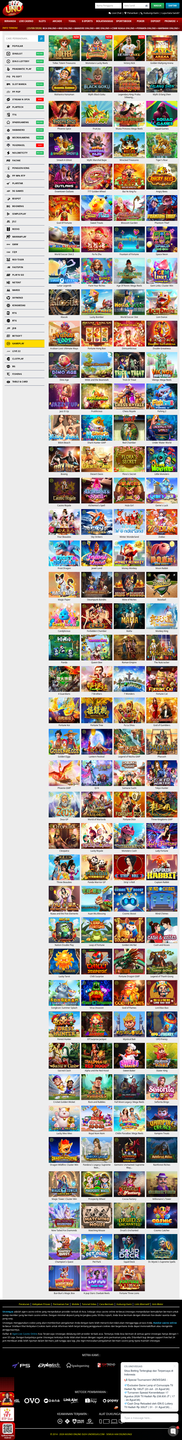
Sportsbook (124, 21)
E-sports (87, 21)
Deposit (155, 21)
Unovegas (7, 1311)
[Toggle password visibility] (146, 6)
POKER (140, 21)
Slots (42, 21)
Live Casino (26, 21)
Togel (72, 21)
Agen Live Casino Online (24, 1333)
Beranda (10, 21)
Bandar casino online (165, 1322)
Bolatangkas (104, 21)
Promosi (170, 21)
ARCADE (57, 21)
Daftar (172, 5)
